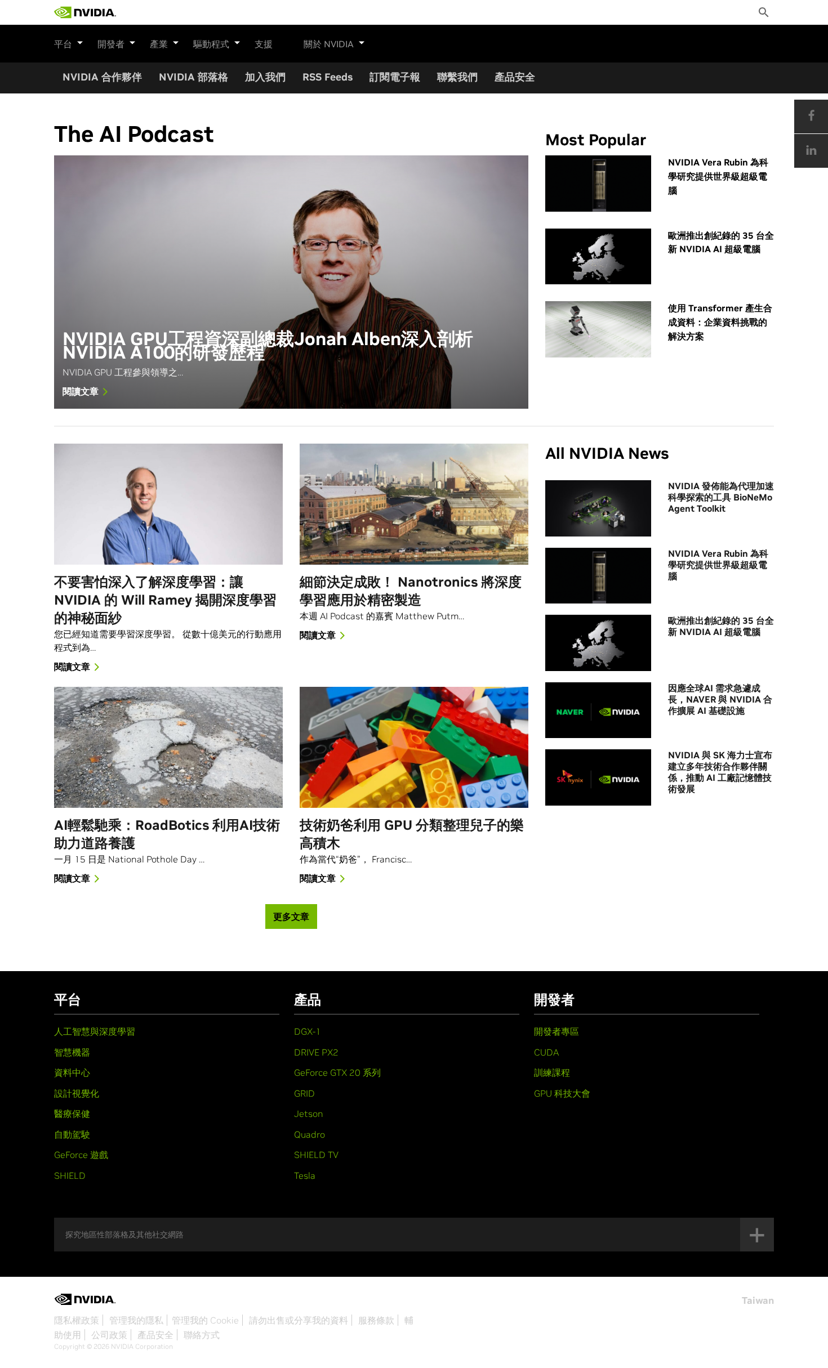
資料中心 (72, 1072)
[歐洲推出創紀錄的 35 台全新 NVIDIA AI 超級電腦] (598, 257)
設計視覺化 (76, 1093)
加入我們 (265, 76)
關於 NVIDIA (329, 44)
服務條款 (376, 1320)
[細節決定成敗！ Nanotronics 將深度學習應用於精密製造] (414, 504)
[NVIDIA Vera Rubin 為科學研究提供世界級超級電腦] (598, 183)
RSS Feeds (327, 76)
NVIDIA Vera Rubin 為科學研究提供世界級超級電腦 (718, 176)
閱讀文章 (81, 391)
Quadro (309, 1134)
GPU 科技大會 (562, 1093)
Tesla (304, 1175)
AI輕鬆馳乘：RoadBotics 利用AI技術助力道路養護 (167, 834)
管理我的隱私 (136, 1320)
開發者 (110, 44)
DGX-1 (307, 1031)
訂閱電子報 (395, 76)
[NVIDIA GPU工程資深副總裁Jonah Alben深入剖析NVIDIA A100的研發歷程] (291, 282)
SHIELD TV (316, 1154)
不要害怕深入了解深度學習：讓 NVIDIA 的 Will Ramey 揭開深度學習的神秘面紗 (165, 600)
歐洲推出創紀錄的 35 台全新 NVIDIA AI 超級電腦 (721, 242)
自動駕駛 (72, 1134)
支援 (264, 44)
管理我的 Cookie (205, 1320)
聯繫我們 (457, 76)
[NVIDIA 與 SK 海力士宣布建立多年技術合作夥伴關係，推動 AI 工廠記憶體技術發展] (598, 777)
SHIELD (70, 1175)
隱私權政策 (76, 1320)
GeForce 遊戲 (81, 1154)
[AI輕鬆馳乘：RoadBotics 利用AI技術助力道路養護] (168, 747)
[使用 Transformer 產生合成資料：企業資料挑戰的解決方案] (598, 329)
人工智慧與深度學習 (94, 1031)
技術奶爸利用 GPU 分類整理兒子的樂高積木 (412, 834)
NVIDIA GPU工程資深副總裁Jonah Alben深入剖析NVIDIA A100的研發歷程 (268, 346)
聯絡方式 (202, 1334)
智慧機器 (72, 1052)
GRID (304, 1093)
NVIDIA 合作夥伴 (102, 76)
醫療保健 (72, 1113)
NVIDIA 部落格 (193, 76)
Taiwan (758, 1300)
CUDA (546, 1052)
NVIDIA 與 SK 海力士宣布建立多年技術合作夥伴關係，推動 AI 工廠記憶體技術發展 (720, 771)
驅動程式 (211, 44)
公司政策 (109, 1334)
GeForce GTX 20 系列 (337, 1072)
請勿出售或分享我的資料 (298, 1320)
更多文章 (291, 916)
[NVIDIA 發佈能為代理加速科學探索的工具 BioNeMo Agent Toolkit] (598, 508)
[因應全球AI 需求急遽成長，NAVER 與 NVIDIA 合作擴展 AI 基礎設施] (598, 710)
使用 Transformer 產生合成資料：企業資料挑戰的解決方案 (720, 322)
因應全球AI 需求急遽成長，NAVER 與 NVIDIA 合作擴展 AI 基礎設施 (720, 699)
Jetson (308, 1113)
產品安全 (515, 76)
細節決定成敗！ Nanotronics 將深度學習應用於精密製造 (411, 591)
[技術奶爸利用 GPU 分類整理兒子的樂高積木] (414, 747)
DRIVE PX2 (316, 1052)
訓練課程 (552, 1072)
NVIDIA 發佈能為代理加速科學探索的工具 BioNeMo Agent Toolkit (721, 497)
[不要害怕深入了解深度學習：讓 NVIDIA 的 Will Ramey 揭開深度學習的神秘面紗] (168, 504)
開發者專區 (556, 1031)
